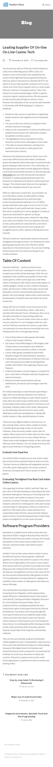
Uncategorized (41, 60)
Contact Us (17, 757)
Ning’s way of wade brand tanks (26, 697)
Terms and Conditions (28, 754)
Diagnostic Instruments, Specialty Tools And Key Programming (26, 714)
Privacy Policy (11, 754)
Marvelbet (7, 174)
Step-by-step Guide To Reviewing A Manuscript (26, 681)
